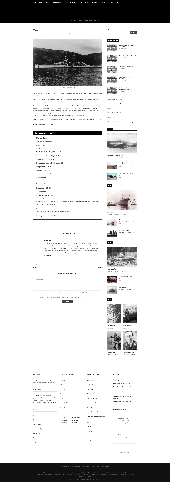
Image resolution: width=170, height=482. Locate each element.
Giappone (62, 389)
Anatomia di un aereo (93, 444)
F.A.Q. (131, 474)
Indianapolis (122, 104)
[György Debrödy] (114, 313)
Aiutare (89, 476)
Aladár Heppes (127, 325)
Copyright (85, 474)
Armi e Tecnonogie (92, 398)
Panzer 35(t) (111, 269)
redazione (40, 33)
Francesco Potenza (123, 418)
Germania (62, 380)
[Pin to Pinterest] (67, 233)
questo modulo (37, 385)
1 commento (128, 165)
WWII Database (91, 426)
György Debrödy (111, 325)
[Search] (136, 2)
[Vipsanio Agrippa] (112, 233)
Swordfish (96, 106)
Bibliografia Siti (98, 472)
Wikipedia (89, 422)
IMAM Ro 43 (40, 204)
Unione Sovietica (64, 402)
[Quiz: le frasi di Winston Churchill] (112, 79)
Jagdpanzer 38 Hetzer (125, 276)
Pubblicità (123, 474)
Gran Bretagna (64, 398)
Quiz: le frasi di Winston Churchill (125, 78)
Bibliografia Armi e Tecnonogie (63, 474)
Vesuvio (110, 212)
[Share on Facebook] (63, 233)
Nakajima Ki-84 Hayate (118, 113)
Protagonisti (84, 2)
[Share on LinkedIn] (68, 233)
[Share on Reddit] (70, 233)
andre (119, 434)
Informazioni (114, 2)
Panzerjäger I (123, 287)
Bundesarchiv (90, 431)
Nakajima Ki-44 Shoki (115, 155)
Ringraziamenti (113, 474)
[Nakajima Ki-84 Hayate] (112, 165)
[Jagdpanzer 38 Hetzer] (112, 279)
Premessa (103, 474)
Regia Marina (44, 224)
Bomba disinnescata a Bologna (121, 383)
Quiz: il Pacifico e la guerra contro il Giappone (126, 46)
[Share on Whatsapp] (72, 233)
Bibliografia (62, 472)
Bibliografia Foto (86, 472)
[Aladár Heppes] (130, 313)
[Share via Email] (74, 233)
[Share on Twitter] (65, 234)
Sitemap (81, 476)
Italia (36, 224)
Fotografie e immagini (93, 411)
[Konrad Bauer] (114, 340)
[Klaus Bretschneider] (130, 340)
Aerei (40, 2)
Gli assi (89, 440)
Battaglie (95, 2)
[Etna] (112, 222)
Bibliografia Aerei (73, 472)
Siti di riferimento (91, 407)
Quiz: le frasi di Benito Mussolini (128, 56)
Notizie (35, 442)
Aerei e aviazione (91, 384)
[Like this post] (61, 233)
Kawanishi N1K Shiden (126, 174)
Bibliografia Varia (91, 402)
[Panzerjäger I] (112, 290)
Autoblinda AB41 (116, 108)
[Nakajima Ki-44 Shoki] (122, 143)
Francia (62, 393)
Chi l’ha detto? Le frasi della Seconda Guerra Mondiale (126, 88)
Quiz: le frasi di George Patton (127, 66)
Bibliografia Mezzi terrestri (44, 474)
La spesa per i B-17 (118, 380)
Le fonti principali (92, 380)
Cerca (108, 29)
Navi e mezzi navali (92, 389)
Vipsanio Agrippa (124, 230)
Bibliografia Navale (123, 472)
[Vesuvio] (122, 200)
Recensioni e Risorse (39, 438)
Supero (98, 479)
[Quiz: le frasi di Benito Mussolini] (112, 58)
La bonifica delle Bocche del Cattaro (123, 387)
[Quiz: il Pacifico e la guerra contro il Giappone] (112, 47)
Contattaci (44, 472)
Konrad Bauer (111, 352)
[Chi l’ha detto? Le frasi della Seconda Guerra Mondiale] (112, 90)
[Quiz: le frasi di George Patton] (112, 69)
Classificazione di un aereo (94, 435)
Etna (120, 220)
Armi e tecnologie (71, 2)
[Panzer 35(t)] (122, 257)
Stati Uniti (62, 407)
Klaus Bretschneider (128, 352)
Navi (47, 2)
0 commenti (116, 157)
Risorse (104, 2)
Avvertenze (53, 472)
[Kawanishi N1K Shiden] (112, 176)
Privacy (77, 474)
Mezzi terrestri (57, 2)
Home (34, 2)
